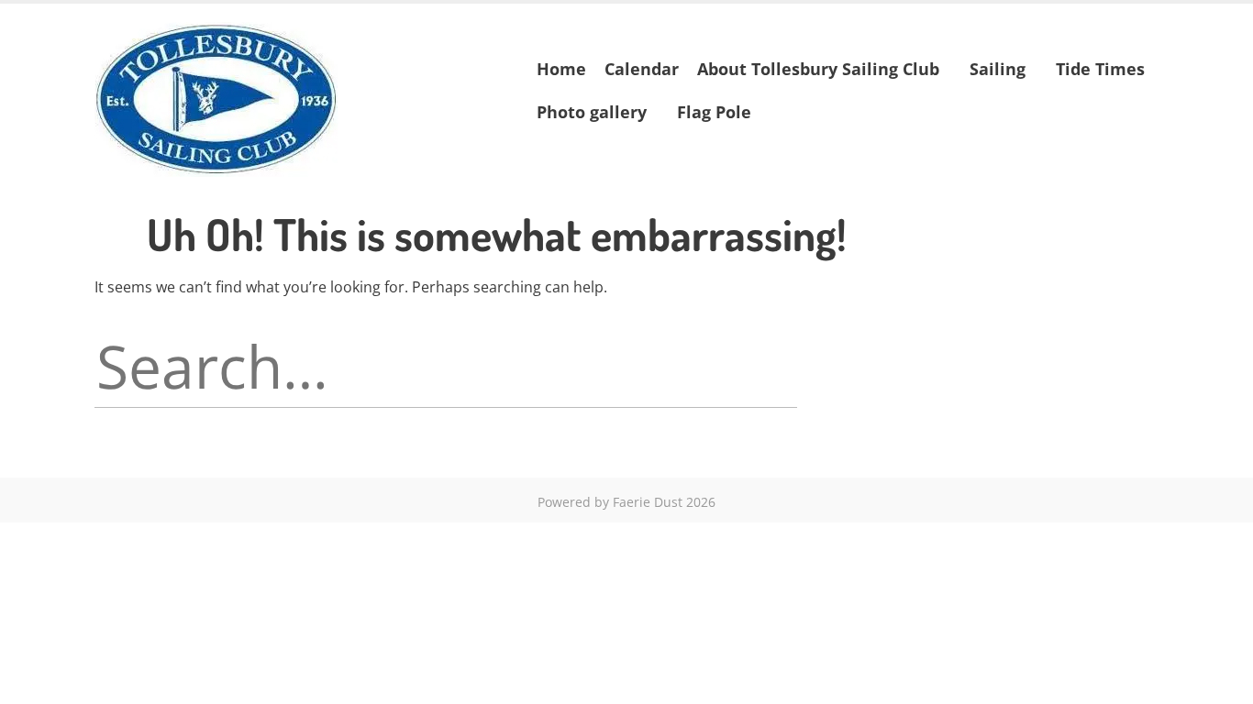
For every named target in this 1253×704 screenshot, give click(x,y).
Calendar (641, 69)
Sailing (998, 69)
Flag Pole (714, 112)
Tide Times (1100, 69)
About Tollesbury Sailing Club (818, 69)
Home (561, 69)
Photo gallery (592, 112)
